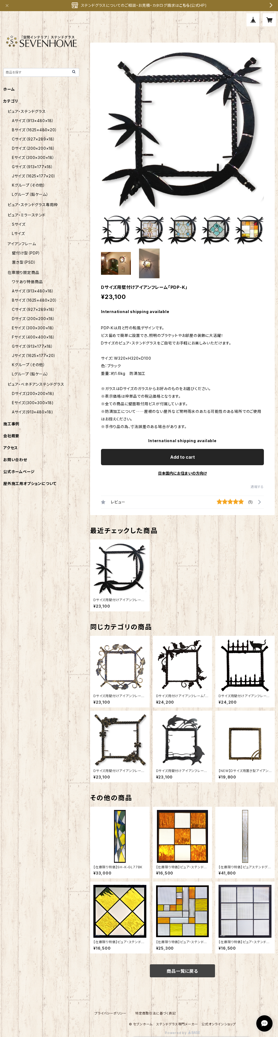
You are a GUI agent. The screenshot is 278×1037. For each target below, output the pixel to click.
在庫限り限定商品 (23, 272)
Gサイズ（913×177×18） (32, 166)
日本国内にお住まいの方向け (182, 473)
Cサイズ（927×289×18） (33, 139)
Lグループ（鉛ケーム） (30, 194)
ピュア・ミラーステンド (27, 215)
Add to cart (182, 457)
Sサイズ (19, 224)
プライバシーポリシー (110, 1013)
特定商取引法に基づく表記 (155, 1013)
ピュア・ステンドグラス (27, 111)
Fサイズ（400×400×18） (33, 337)
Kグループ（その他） (28, 185)
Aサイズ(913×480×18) (32, 412)
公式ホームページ (18, 471)
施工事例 (11, 424)
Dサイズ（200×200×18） (33, 148)
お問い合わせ (15, 459)
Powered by (176, 1033)
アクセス (10, 447)
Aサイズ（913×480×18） (33, 120)
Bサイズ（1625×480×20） (34, 129)
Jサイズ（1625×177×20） (34, 176)
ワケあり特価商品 (27, 281)
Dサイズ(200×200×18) (33, 393)
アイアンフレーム (22, 243)
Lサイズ (18, 233)
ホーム (9, 89)
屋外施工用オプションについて (29, 483)
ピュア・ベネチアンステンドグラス (36, 384)
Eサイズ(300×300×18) (33, 402)
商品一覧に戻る (182, 971)
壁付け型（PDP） (26, 253)
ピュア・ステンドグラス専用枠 (33, 204)
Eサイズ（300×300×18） (33, 157)
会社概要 (11, 435)
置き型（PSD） (24, 262)
